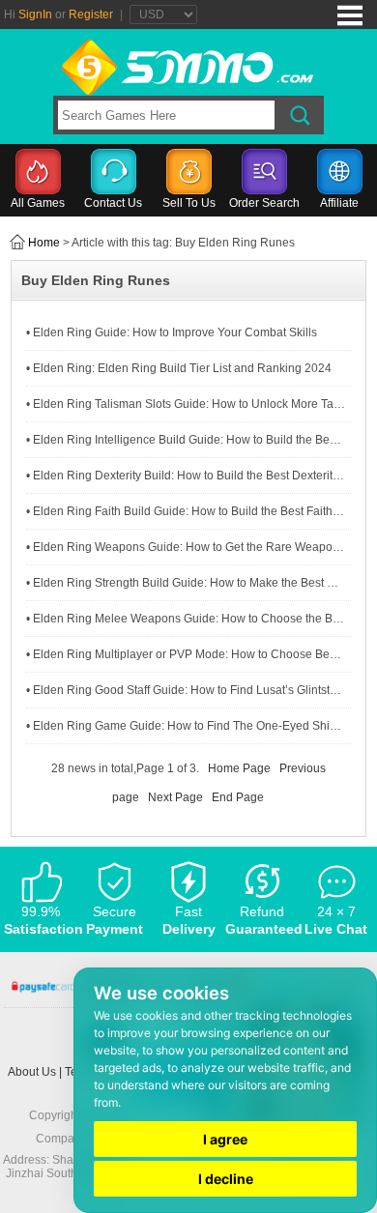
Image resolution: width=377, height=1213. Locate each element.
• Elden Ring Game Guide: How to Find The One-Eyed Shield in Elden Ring (185, 726)
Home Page (239, 768)
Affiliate (339, 203)
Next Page (175, 797)
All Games (38, 203)
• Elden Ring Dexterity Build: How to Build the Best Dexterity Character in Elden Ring (185, 475)
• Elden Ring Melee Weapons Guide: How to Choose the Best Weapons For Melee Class (185, 618)
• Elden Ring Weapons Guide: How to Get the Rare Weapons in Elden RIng (185, 547)
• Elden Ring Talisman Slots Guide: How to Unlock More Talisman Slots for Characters (185, 404)
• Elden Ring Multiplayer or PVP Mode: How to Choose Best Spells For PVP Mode (185, 654)
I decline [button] (225, 1178)
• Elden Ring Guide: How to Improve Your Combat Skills (171, 332)
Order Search (264, 203)
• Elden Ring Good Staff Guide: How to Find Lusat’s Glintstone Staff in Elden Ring (185, 690)
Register (91, 14)
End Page (238, 797)
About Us (32, 1072)
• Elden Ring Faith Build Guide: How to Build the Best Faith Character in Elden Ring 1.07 (185, 511)
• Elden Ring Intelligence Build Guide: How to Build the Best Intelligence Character (185, 440)
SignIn (35, 14)
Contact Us (113, 203)
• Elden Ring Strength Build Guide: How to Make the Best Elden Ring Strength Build (185, 583)
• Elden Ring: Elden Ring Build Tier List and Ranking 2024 (179, 368)
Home (44, 242)
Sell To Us (189, 203)
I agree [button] (225, 1139)
